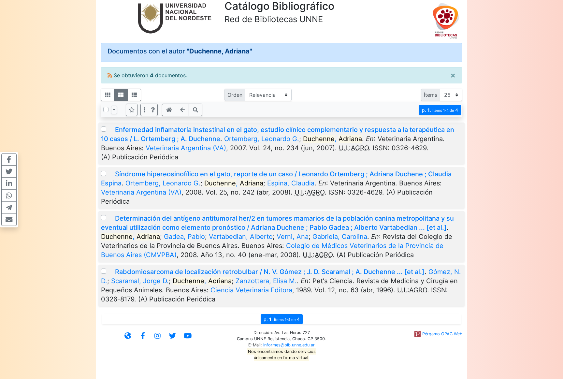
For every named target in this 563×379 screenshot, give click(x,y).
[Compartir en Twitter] (9, 171)
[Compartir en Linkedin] (9, 183)
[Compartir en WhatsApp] (9, 195)
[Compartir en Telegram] (9, 207)
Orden (234, 95)
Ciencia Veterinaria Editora (251, 290)
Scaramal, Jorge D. (140, 281)
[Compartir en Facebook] (9, 159)
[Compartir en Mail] (9, 219)
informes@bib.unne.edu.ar (289, 345)
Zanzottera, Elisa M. (266, 281)
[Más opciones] (144, 110)
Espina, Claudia (290, 183)
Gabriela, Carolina (339, 237)
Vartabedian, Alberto (241, 237)
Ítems (430, 95)
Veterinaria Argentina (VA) (186, 148)
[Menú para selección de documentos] (114, 110)
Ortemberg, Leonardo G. (261, 139)
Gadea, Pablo (184, 237)
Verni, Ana (293, 237)
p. (440, 110)
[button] (153, 110)
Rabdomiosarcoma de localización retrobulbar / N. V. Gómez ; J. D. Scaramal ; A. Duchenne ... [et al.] (270, 272)
